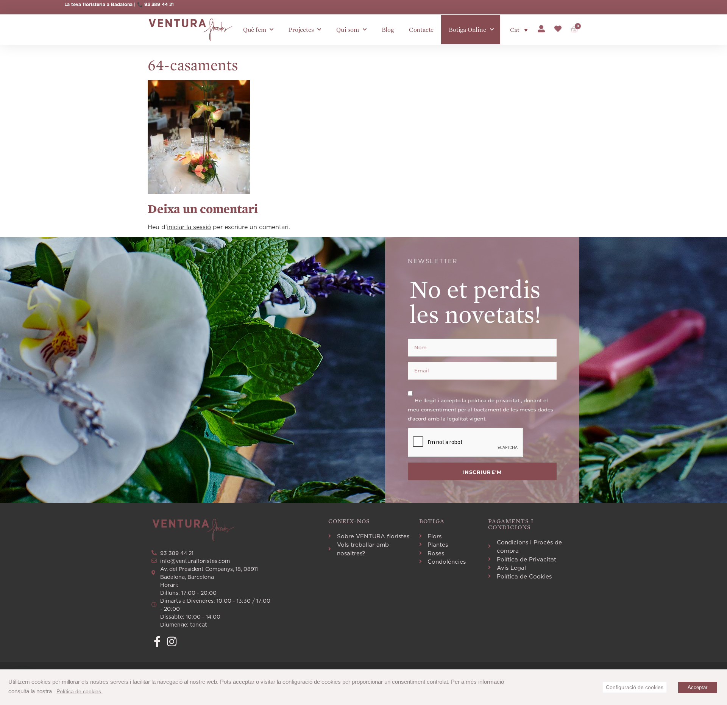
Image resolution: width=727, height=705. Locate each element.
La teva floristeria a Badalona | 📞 (104, 4)
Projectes (301, 30)
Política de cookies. (79, 691)
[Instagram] (171, 641)
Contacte (421, 30)
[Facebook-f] (156, 641)
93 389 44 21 (159, 4)
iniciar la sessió (189, 227)
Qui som (347, 30)
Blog (388, 30)
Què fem (254, 30)
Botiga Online (467, 30)
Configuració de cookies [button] (634, 687)
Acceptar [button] (697, 687)
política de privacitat (494, 400)
